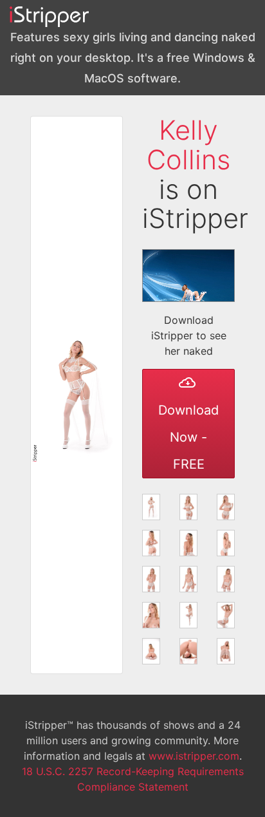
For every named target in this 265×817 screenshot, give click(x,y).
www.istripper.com (194, 755)
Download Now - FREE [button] (188, 437)
